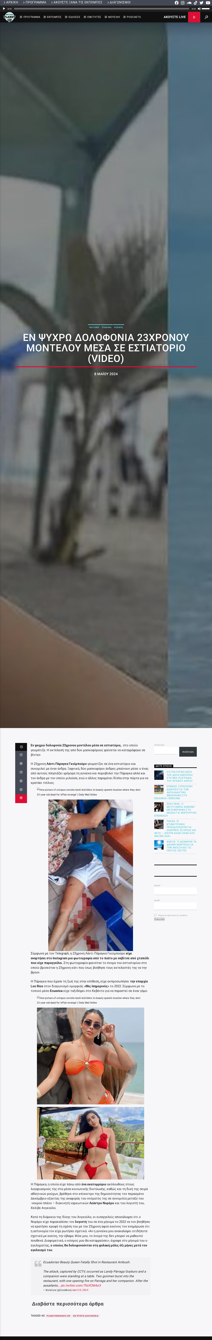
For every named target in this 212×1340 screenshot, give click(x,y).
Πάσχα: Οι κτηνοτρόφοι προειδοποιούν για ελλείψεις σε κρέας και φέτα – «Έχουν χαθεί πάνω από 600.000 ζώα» (175, 871)
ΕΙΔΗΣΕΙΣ (74, 17)
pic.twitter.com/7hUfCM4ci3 (81, 1328)
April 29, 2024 (80, 1332)
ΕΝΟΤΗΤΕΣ (94, 17)
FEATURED (94, 347)
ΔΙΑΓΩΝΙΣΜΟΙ (120, 2)
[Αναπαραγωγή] (4, 8)
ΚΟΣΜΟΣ (118, 347)
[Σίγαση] (199, 8)
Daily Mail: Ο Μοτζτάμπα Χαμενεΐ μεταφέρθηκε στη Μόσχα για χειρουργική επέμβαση (175, 852)
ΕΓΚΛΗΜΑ (106, 347)
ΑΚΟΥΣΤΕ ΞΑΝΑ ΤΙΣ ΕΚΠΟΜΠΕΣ (78, 2)
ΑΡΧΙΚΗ (12, 2)
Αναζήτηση (159, 787)
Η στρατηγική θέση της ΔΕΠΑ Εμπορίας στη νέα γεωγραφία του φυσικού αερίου (180, 819)
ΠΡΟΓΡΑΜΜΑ (36, 2)
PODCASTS (134, 17)
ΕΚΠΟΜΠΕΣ (54, 17)
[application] (106, 9)
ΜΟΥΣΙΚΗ (114, 17)
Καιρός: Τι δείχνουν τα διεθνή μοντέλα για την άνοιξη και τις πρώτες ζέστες (182, 889)
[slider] (206, 8)
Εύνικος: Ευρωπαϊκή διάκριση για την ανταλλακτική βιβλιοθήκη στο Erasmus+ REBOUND (173, 835)
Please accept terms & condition (172, 958)
